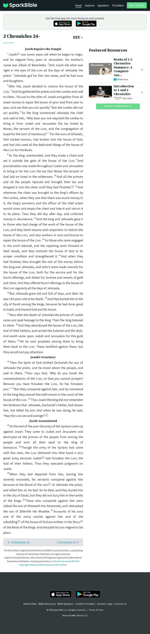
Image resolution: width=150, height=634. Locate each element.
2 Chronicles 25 (66, 542)
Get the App (137, 5)
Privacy (92, 610)
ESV (76, 37)
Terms (100, 610)
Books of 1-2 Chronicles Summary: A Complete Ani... (123, 67)
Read (78, 5)
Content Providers (85, 603)
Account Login (105, 603)
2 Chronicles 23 (20, 542)
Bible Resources (47, 603)
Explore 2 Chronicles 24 (118, 106)
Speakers (103, 5)
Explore (89, 5)
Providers (118, 5)
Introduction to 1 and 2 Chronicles (124, 90)
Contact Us (120, 603)
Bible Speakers (65, 603)
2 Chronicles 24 (20, 36)
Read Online (29, 603)
